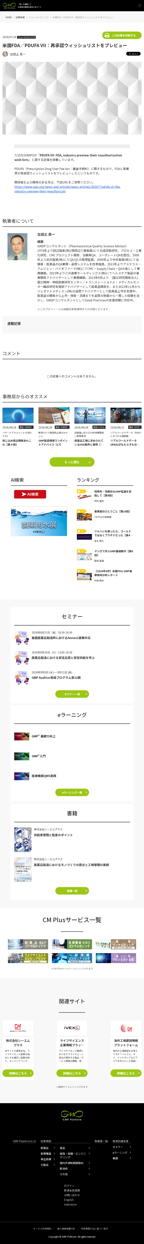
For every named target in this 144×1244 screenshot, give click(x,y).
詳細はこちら (18, 1073)
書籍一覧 (72, 891)
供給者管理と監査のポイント (53, 835)
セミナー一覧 (72, 694)
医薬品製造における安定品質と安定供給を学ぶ (63, 657)
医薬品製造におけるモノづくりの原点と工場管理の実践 (71, 864)
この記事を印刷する (124, 35)
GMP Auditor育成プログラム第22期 (56, 677)
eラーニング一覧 (72, 792)
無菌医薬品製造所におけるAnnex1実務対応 (61, 637)
